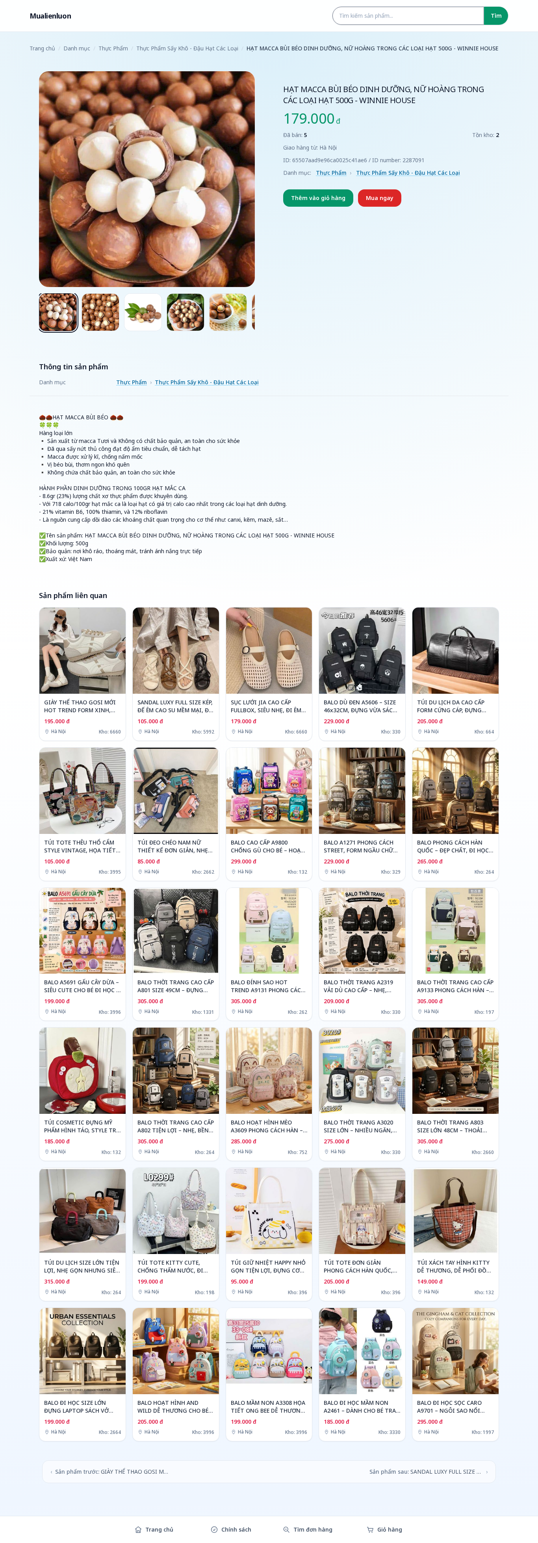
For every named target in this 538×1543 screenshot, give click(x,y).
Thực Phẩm (113, 48)
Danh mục (76, 48)
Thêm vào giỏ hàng (318, 198)
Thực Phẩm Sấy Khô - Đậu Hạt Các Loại (187, 48)
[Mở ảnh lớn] (147, 179)
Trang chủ (42, 48)
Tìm (496, 15)
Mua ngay (379, 198)
